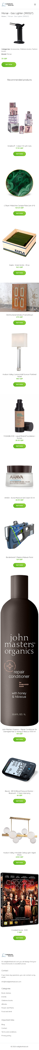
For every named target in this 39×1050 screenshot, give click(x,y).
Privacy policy (6, 1036)
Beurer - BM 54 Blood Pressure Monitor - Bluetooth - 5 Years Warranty (19, 792)
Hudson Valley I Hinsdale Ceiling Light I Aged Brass (19, 854)
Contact (4, 1028)
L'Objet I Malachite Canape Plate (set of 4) (19, 206)
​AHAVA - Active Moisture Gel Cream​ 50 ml (19, 498)
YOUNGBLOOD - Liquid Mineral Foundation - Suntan (20, 437)
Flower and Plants (8, 1008)
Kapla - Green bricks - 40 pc (19, 265)
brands (4, 997)
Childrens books (25, 49)
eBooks (4, 1004)
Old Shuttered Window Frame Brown (19, 315)
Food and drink (7, 1011)
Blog (3, 1024)
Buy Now (9, 64)
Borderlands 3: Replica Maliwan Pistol (19, 557)
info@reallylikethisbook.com (11, 982)
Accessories (15, 49)
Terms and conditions (9, 1032)
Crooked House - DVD (19, 930)
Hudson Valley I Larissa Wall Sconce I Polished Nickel (19, 375)
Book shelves (6, 993)
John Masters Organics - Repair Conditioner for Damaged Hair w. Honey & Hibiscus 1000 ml (19, 730)
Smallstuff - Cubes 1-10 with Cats (20, 146)
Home (4, 16)
